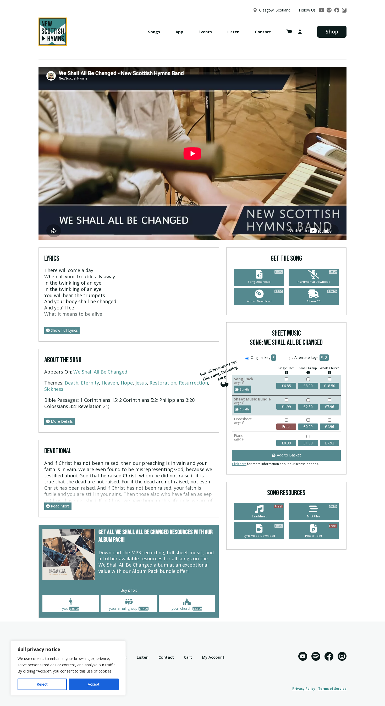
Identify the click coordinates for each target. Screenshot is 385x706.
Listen (233, 31)
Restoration (163, 383)
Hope (127, 383)
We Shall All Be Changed (100, 372)
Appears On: (58, 372)
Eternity (90, 383)
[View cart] (289, 32)
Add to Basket (288, 455)
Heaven (110, 383)
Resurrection (193, 383)
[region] (68, 668)
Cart (188, 657)
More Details (61, 421)
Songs (154, 31)
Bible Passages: (61, 400)
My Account (213, 657)
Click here (239, 464)
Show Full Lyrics (64, 330)
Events (205, 31)
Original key (262, 357)
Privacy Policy (303, 688)
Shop (332, 31)
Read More (60, 506)
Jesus (141, 383)
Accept (94, 684)
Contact (263, 31)
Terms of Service (332, 688)
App (179, 31)
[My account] (300, 31)
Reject (42, 684)
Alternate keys (310, 357)
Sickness (53, 389)
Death (71, 383)
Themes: (53, 383)
